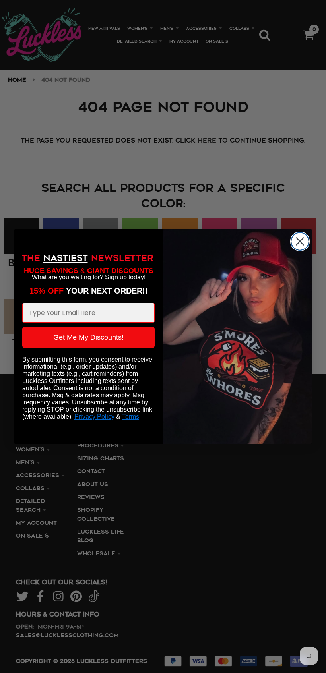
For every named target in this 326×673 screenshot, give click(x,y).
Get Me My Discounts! (88, 337)
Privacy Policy (94, 416)
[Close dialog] (300, 241)
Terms (130, 416)
